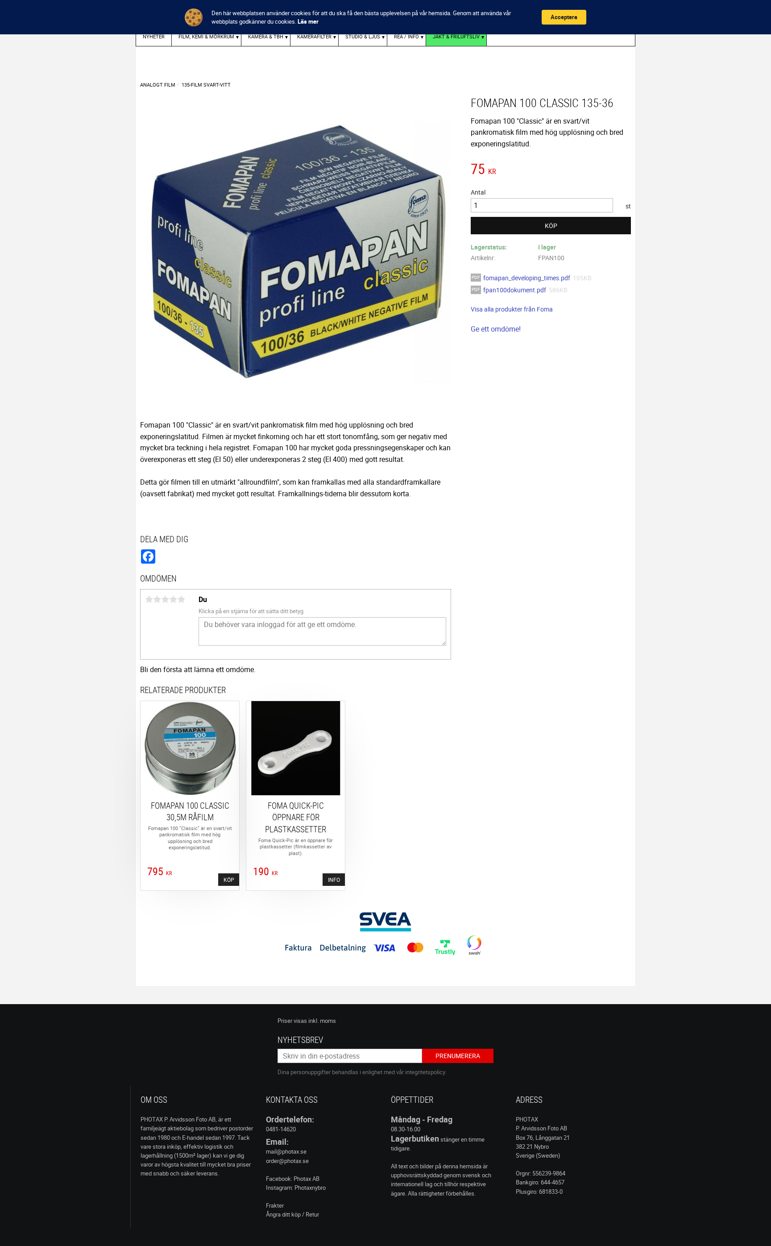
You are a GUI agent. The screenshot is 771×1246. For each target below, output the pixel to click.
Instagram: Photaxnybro (296, 1188)
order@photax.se (287, 1161)
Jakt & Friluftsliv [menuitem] (456, 36)
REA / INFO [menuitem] (406, 36)
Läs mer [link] (308, 21)
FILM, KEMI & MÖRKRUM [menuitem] (206, 36)
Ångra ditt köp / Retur (292, 1214)
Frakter (275, 1205)
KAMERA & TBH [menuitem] (265, 36)
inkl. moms (322, 1021)
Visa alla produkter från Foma (512, 309)
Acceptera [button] (564, 17)
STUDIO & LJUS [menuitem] (362, 36)
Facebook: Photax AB (292, 1179)
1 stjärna (149, 599)
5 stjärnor (181, 599)
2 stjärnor (157, 599)
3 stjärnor (165, 599)
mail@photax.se (286, 1151)
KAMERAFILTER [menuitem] (314, 36)
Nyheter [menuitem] (154, 36)
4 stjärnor (173, 599)
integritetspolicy (425, 1072)
